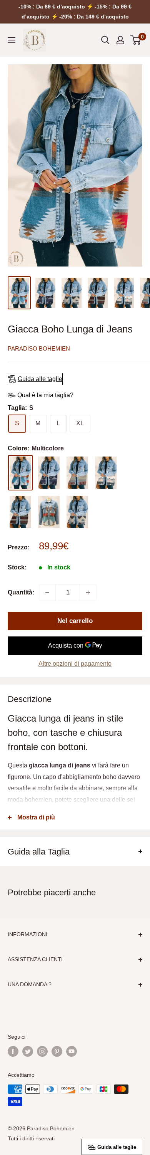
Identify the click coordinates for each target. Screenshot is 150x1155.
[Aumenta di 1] (88, 592)
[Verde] (49, 512)
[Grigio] (77, 512)
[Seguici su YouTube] (71, 1051)
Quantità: (21, 592)
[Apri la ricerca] (105, 40)
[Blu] (49, 472)
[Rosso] (77, 472)
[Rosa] (105, 472)
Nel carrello (75, 621)
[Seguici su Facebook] (13, 1051)
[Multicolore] (20, 472)
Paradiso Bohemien (39, 348)
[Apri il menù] (11, 40)
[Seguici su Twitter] (27, 1051)
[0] (136, 40)
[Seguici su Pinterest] (57, 1051)
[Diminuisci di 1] (47, 592)
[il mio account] (120, 40)
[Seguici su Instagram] (42, 1051)
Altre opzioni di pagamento (75, 663)
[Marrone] (20, 512)
